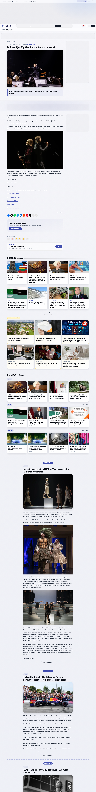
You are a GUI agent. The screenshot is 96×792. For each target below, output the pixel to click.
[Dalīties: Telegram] (18, 215)
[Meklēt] (80, 26)
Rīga (11, 29)
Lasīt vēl (48, 313)
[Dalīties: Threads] (30, 215)
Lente (24, 25)
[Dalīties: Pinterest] (27, 215)
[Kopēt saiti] (36, 215)
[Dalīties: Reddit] (24, 215)
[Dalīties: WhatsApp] (14, 215)
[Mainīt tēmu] (86, 26)
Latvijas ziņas (31, 25)
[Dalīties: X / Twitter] (11, 215)
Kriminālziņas (40, 25)
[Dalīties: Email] (33, 215)
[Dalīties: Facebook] (8, 215)
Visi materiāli (85, 379)
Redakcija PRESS (31, 44)
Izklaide (58, 25)
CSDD (9, 404)
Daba (7, 29)
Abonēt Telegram (15, 228)
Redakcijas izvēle (49, 25)
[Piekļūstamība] (93, 1)
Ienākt (89, 1)
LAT (93, 25)
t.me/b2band (10, 204)
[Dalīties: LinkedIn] (21, 215)
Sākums (18, 25)
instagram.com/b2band (13, 197)
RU (89, 25)
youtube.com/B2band (13, 193)
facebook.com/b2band (13, 208)
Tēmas (3, 29)
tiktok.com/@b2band (12, 201)
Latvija (9, 379)
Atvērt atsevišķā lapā (48, 662)
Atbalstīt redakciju (82, 1)
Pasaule (64, 25)
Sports (70, 25)
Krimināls (10, 430)
